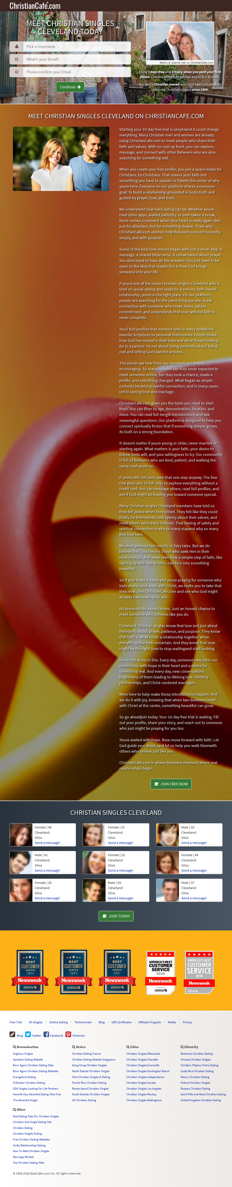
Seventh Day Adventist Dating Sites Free (37, 1094)
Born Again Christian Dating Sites (33, 1065)
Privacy (187, 1022)
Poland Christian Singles (195, 1082)
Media (172, 1022)
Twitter (36, 1036)
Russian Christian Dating (195, 1088)
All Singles (36, 1022)
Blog (102, 1022)
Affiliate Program (149, 1022)
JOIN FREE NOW (173, 783)
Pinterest (78, 1036)
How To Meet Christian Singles (31, 1151)
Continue (68, 86)
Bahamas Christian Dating (197, 1053)
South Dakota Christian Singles (91, 1094)
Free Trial (16, 1022)
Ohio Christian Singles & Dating (91, 1077)
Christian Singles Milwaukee (143, 1053)
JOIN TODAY (118, 916)
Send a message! (47, 842)
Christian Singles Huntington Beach (147, 1071)
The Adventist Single (25, 1100)
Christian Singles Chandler (142, 1059)
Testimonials (83, 1022)
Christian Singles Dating (27, 1133)
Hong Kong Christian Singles (89, 1065)
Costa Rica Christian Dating (197, 1071)
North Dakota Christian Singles (90, 1071)
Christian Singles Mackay (141, 1094)
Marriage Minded (23, 1157)
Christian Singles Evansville (142, 1065)
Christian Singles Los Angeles (143, 1088)
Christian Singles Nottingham (144, 1100)
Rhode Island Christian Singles (90, 1088)
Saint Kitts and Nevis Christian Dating (203, 1094)
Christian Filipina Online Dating (199, 1065)
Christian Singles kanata (141, 1082)
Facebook (56, 1036)
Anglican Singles (23, 1053)
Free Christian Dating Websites (31, 1139)
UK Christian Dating (84, 1100)
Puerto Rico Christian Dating (89, 1082)
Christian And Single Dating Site (32, 1122)
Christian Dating (23, 1128)
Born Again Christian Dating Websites (35, 1071)
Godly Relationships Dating (29, 1145)
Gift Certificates (121, 1022)
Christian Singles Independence (145, 1077)
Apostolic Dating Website (28, 1059)
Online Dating (58, 1022)
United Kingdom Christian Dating (201, 1100)
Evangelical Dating (24, 1077)
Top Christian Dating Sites (28, 1162)
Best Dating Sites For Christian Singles (36, 1116)
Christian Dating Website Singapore (93, 1059)
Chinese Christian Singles (196, 1059)
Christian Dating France (86, 1053)
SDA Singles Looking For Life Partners (35, 1088)
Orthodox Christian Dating (29, 1082)
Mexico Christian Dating (195, 1077)
